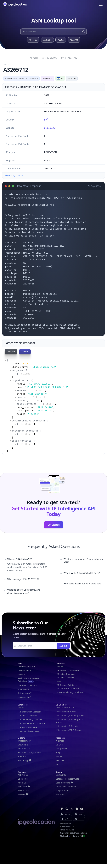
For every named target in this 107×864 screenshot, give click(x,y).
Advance (21, 708)
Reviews (21, 794)
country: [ (29, 397)
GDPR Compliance (67, 827)
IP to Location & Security (67, 726)
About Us (22, 782)
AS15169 (33, 39)
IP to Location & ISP (65, 707)
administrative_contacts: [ (30, 420)
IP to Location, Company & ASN (70, 715)
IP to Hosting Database (68, 688)
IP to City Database (66, 674)
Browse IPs (23, 744)
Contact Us (61, 775)
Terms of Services (67, 830)
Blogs (58, 752)
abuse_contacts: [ (34, 404)
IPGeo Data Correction (66, 786)
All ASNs (34, 57)
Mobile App (23, 760)
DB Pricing (23, 778)
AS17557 (47, 39)
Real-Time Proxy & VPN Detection (28, 679)
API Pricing (23, 775)
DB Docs (59, 744)
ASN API (21, 674)
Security (59, 681)
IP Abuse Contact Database (32, 723)
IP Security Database (67, 685)
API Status (22, 786)
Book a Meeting (63, 782)
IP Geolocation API (26, 666)
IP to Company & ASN (66, 711)
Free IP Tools (24, 756)
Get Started (54, 524)
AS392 (61, 39)
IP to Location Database (30, 711)
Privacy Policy (65, 824)
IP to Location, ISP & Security (69, 730)
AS (72, 57)
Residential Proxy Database (70, 692)
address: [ (30, 390)
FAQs (58, 764)
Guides (59, 756)
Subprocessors (63, 790)
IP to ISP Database (65, 677)
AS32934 (74, 39)
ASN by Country (49, 57)
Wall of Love (23, 790)
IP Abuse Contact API (27, 685)
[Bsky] (81, 809)
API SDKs (60, 760)
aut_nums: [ (19, 370)
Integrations (61, 748)
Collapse (11, 351)
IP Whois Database (28, 727)
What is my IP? (24, 740)
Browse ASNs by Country (29, 752)
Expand (24, 351)
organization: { (22, 380)
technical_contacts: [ (26, 430)
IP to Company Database (31, 719)
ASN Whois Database (29, 731)
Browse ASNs (24, 748)
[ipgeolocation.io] (15, 4)
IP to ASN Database (28, 715)
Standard (59, 667)
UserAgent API (24, 697)
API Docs (60, 740)
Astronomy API (24, 693)
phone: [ (28, 400)
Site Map (60, 794)
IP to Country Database (68, 670)
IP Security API (24, 670)
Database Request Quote (67, 778)
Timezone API (24, 689)
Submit (63, 645)
